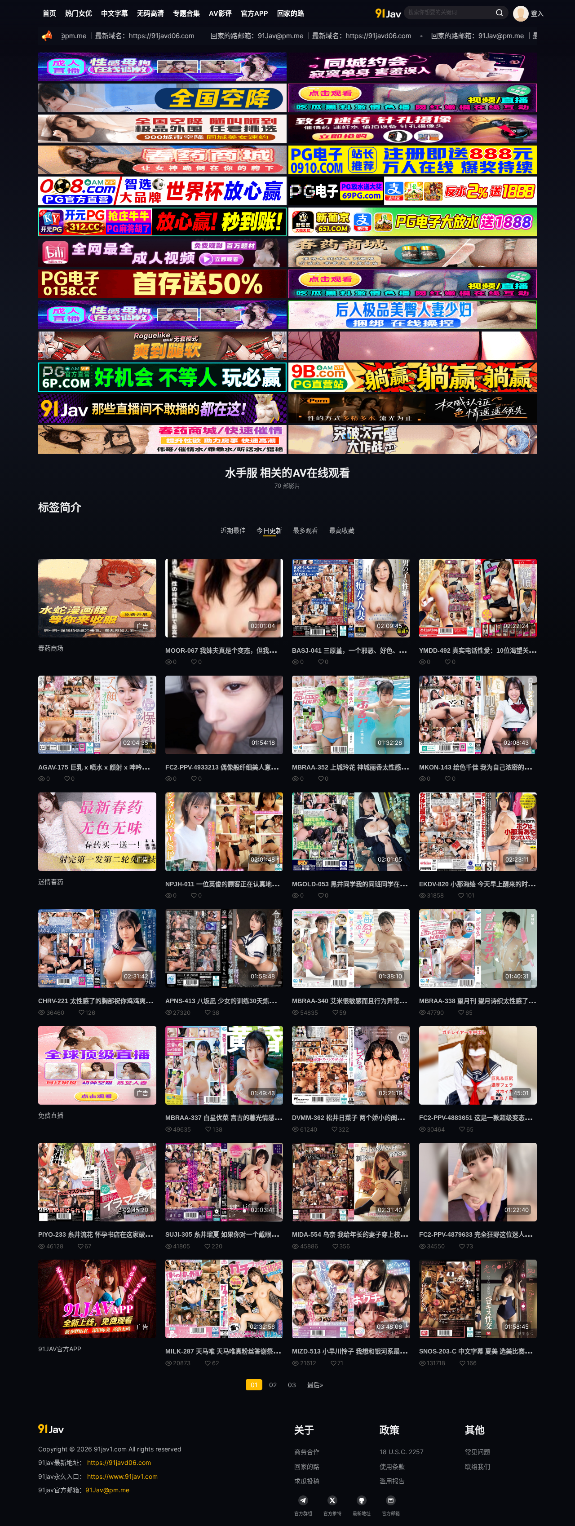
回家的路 (290, 13)
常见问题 (477, 1451)
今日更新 (269, 530)
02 (273, 1385)
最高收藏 (342, 530)
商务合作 (306, 1451)
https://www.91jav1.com (122, 1476)
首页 (49, 13)
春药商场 (50, 648)
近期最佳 (233, 530)
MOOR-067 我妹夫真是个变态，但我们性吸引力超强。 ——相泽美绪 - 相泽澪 (274, 650)
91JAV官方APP (59, 1349)
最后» (315, 1385)
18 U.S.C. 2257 (402, 1451)
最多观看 (305, 530)
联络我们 (477, 1466)
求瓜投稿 (306, 1481)
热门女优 (78, 13)
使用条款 (392, 1466)
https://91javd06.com (119, 1462)
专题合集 (186, 13)
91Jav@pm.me (107, 1490)
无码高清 (150, 13)
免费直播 (50, 1115)
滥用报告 (392, 1481)
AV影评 (220, 13)
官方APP (254, 13)
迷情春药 (50, 881)
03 (292, 1385)
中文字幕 (114, 13)
